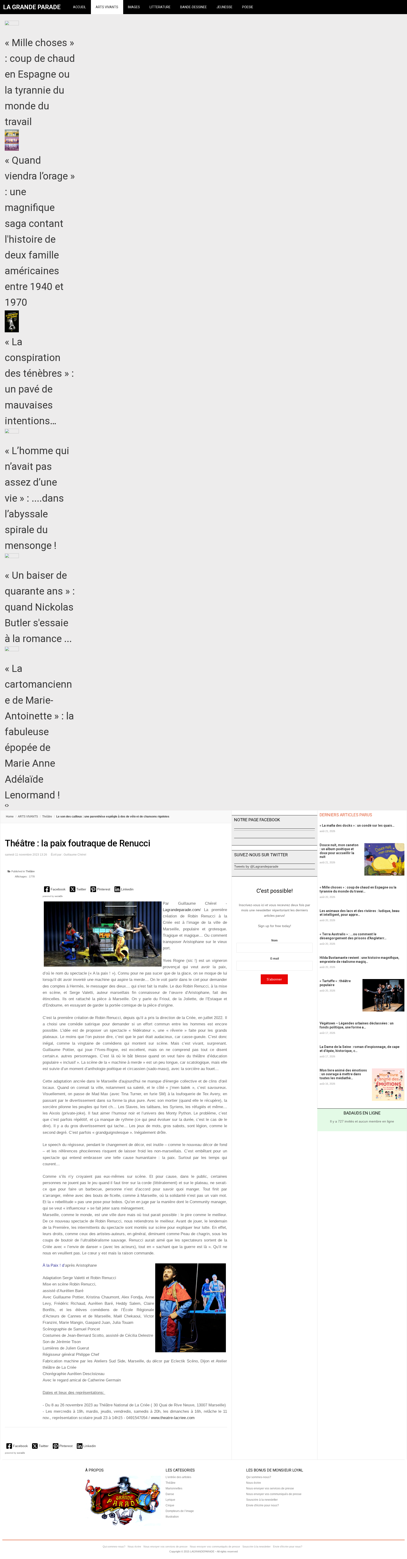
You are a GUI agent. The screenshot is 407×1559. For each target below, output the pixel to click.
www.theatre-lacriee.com (173, 1418)
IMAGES (134, 7)
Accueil (79, 7)
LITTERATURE (160, 7)
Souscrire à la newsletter (262, 1499)
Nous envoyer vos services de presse (270, 1488)
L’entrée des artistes (178, 1477)
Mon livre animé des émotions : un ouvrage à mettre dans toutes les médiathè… (343, 1074)
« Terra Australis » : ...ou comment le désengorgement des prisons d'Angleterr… (353, 936)
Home (10, 816)
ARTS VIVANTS (107, 7)
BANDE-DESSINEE (193, 7)
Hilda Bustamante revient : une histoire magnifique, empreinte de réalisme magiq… (359, 960)
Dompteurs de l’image (180, 1511)
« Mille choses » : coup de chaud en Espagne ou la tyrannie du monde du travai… (358, 889)
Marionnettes (174, 1488)
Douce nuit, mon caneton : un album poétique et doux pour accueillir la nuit (339, 851)
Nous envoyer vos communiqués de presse (273, 1494)
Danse (170, 1494)
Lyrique (170, 1499)
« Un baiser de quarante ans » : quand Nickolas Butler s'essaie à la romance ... (40, 607)
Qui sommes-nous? (258, 1477)
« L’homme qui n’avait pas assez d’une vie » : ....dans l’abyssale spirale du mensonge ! (37, 498)
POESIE (247, 7)
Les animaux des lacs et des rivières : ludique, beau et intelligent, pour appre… (359, 913)
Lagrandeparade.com (181, 910)
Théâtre (47, 816)
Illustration (172, 1516)
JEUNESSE (224, 7)
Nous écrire (253, 1482)
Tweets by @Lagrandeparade (256, 866)
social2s (59, 896)
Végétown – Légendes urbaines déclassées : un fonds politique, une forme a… (357, 1025)
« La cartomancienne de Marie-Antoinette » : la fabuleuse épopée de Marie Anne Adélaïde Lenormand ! (39, 732)
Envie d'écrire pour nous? (262, 1505)
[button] (55, 889)
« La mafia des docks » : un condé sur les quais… (357, 825)
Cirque (170, 1505)
